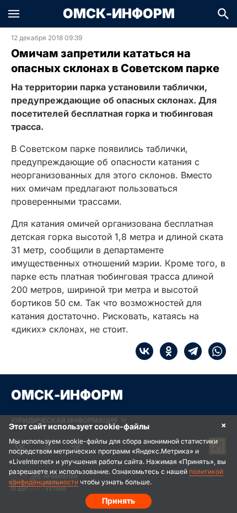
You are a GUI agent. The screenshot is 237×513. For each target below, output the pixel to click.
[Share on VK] (144, 351)
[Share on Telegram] (189, 351)
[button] (14, 14)
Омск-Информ (119, 13)
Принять (118, 500)
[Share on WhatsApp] (214, 351)
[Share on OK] (165, 351)
